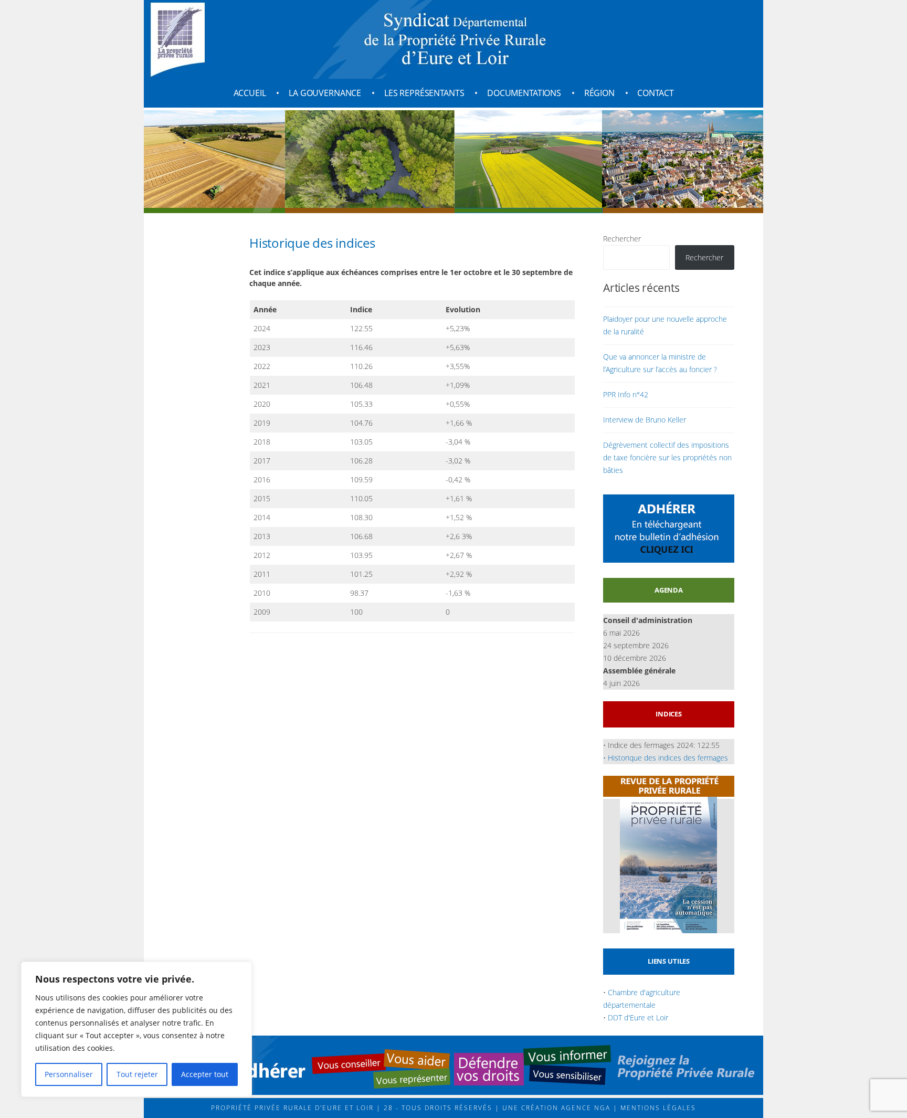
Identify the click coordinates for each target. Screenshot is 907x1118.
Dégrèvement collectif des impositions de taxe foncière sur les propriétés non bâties (667, 457)
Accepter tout (204, 1074)
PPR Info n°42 (625, 394)
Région (599, 93)
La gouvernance (325, 93)
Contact (655, 93)
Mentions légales (657, 1107)
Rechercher (622, 239)
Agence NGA (584, 1107)
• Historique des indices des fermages (665, 758)
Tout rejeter (137, 1074)
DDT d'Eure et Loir (638, 1017)
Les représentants (424, 93)
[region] (136, 1029)
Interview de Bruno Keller (644, 420)
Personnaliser (69, 1074)
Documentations (524, 93)
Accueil (250, 93)
